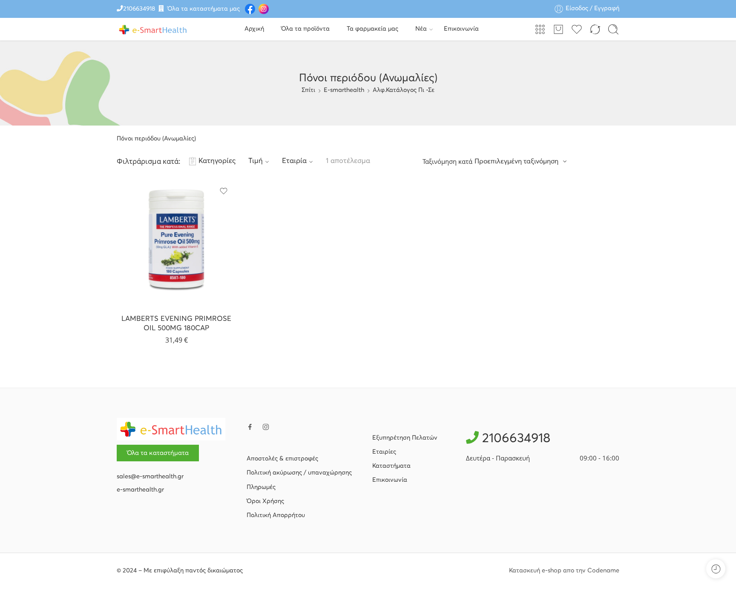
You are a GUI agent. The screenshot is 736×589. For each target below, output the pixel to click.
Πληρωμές (261, 487)
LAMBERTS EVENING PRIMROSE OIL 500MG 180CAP (176, 323)
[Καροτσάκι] (558, 29)
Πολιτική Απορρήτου (276, 515)
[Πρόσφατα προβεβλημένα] (715, 568)
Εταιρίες (384, 452)
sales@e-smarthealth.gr (150, 477)
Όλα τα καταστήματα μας (203, 9)
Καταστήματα (391, 466)
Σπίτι (308, 90)
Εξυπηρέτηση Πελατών (404, 438)
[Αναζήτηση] (613, 29)
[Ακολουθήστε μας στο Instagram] (266, 427)
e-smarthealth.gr (140, 490)
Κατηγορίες (217, 161)
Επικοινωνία (461, 29)
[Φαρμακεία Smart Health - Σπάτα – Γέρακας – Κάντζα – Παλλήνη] (153, 29)
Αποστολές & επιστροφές (282, 459)
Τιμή (255, 161)
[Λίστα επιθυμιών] (223, 191)
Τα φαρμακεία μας (372, 29)
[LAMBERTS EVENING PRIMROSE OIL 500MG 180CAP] (176, 243)
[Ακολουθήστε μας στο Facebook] (250, 426)
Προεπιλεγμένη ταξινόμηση (516, 161)
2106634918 (139, 9)
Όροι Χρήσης (265, 501)
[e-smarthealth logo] (171, 429)
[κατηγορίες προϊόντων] (540, 29)
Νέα (421, 29)
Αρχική (254, 29)
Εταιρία (294, 161)
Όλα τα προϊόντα (305, 29)
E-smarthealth (344, 90)
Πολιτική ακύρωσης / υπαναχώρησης (299, 473)
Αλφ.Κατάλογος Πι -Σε (403, 90)
